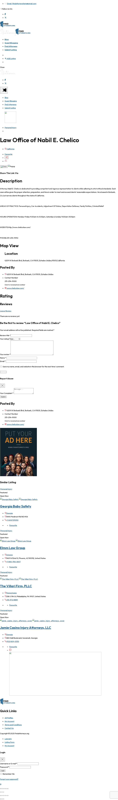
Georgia (9, 513)
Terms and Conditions (13, 725)
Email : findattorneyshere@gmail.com (21, 3)
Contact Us (9, 728)
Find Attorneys (11, 46)
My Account (9, 721)
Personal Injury (10, 127)
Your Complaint (6, 393)
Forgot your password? (9, 779)
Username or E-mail (8, 763)
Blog (7, 39)
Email (3, 361)
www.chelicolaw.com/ (15, 288)
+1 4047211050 (12, 520)
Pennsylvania (11, 593)
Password (4, 767)
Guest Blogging (11, 43)
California (10, 149)
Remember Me (9, 774)
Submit (3, 397)
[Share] (3, 788)
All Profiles (9, 718)
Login (2, 771)
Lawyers (8, 739)
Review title (5, 335)
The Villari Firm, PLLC (16, 586)
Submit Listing (11, 50)
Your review (5, 354)
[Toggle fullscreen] (5, 788)
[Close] (4, 166)
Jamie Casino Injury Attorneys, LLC (25, 628)
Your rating (5, 339)
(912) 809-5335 (12, 641)
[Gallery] (10, 650)
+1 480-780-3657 (13, 562)
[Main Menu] (4, 90)
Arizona (9, 555)
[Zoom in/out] (7, 788)
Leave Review (5, 311)
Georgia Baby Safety (15, 506)
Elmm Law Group (12, 548)
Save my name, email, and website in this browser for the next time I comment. (33, 366)
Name (3, 358)
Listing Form (9, 742)
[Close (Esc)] (1, 788)
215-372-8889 (12, 600)
